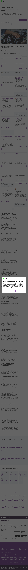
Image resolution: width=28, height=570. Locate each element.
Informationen (12, 286)
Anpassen (18, 290)
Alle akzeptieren (6, 290)
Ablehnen (13, 290)
